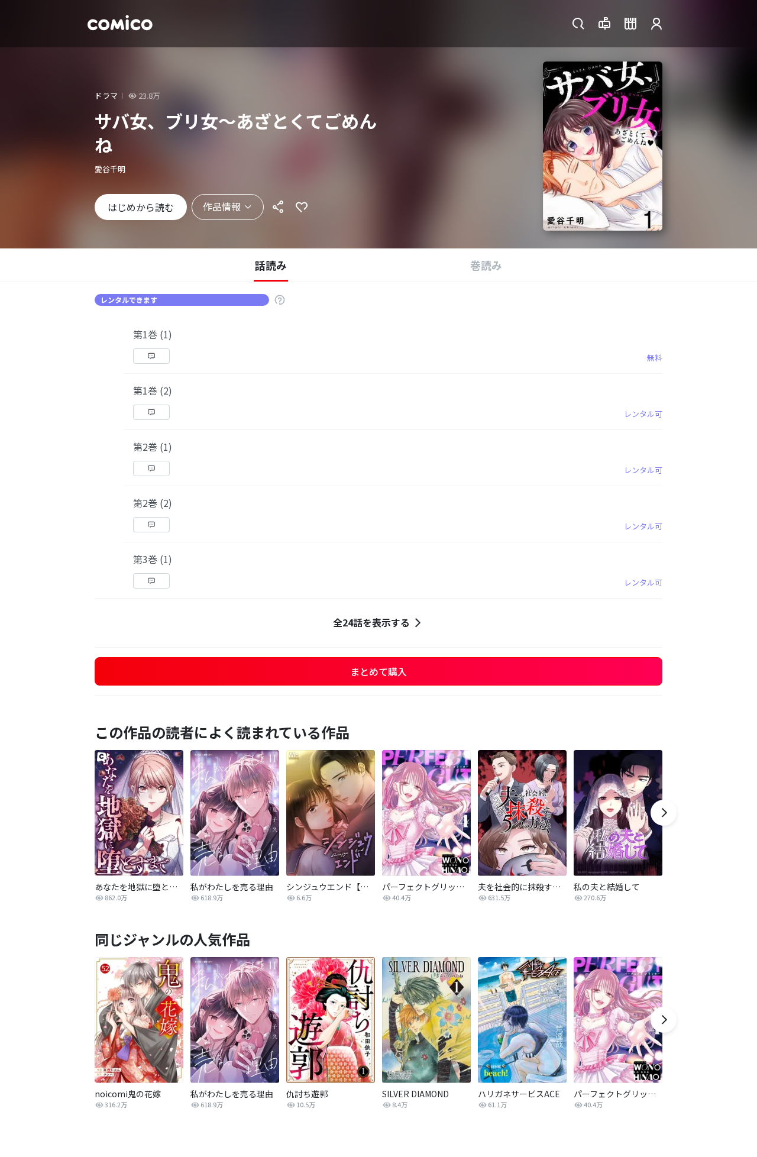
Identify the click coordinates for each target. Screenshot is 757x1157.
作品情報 (222, 206)
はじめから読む (141, 207)
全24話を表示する (371, 622)
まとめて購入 (378, 671)
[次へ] (664, 813)
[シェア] (277, 207)
